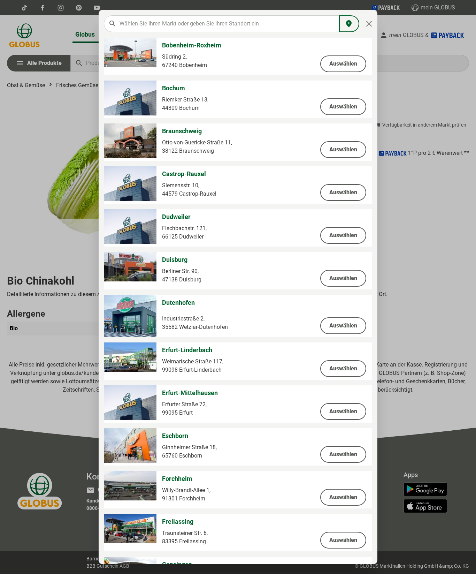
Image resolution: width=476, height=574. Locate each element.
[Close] (369, 23)
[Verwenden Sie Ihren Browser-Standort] (349, 23)
